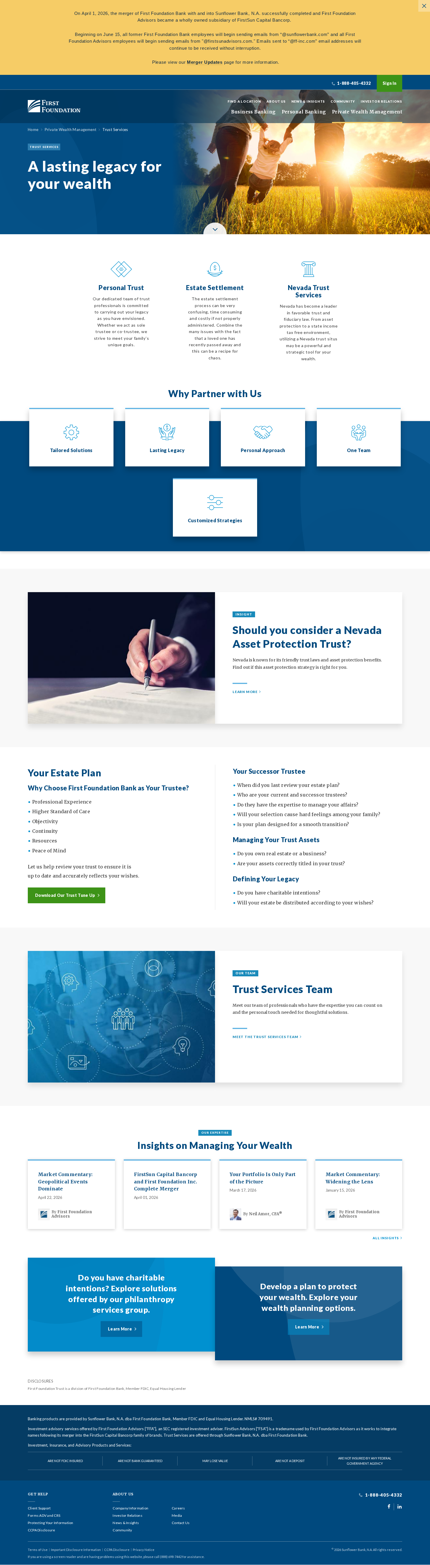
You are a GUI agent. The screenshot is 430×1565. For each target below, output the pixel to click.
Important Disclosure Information (76, 1550)
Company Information (130, 1508)
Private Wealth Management (367, 112)
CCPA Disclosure (41, 1530)
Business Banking (253, 112)
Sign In (389, 83)
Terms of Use (38, 1550)
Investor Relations (381, 101)
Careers (178, 1508)
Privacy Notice (143, 1550)
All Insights (386, 1238)
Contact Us (181, 1523)
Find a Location (244, 101)
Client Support (39, 1508)
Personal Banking (304, 112)
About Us (275, 101)
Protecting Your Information (50, 1523)
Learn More (245, 692)
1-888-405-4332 (383, 1494)
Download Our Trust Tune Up (65, 895)
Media (177, 1516)
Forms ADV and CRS (44, 1516)
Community (343, 101)
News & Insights (308, 101)
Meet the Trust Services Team (265, 1037)
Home (33, 129)
